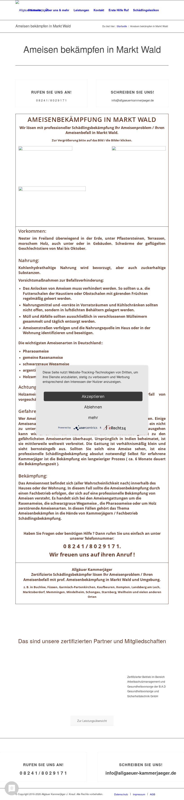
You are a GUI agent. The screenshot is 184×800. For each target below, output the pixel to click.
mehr (93, 417)
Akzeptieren (93, 396)
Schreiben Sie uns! (132, 92)
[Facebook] (165, 794)
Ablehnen (93, 406)
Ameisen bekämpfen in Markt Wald (43, 25)
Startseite (122, 26)
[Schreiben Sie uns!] (133, 80)
